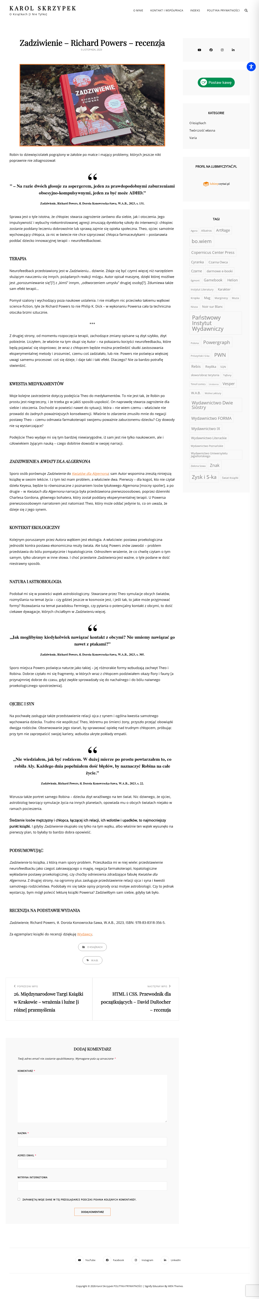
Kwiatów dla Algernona (90, 473)
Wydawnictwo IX (205, 428)
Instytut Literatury (202, 289)
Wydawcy (84, 934)
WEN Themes (175, 1286)
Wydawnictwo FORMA (211, 418)
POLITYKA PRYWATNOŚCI (223, 10)
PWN (220, 354)
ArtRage (223, 230)
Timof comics (198, 384)
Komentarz (26, 1071)
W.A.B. (94, 960)
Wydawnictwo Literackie (209, 438)
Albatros (206, 230)
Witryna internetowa (33, 1177)
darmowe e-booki (220, 271)
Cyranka (197, 262)
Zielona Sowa (198, 466)
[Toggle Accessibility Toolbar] (251, 67)
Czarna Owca (218, 262)
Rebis (196, 366)
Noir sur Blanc (212, 306)
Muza (235, 298)
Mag (207, 297)
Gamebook (213, 280)
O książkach (95, 947)
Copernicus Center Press (213, 252)
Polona (195, 343)
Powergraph (216, 342)
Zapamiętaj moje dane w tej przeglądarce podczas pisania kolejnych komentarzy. (80, 1199)
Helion (232, 280)
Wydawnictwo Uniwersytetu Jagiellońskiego (209, 454)
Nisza (194, 307)
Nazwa (23, 1133)
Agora (194, 230)
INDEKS (195, 10)
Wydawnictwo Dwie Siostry (212, 405)
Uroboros (214, 384)
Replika (210, 366)
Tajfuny (227, 375)
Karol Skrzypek (43, 8)
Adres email (27, 1155)
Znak (215, 465)
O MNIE (138, 10)
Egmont (195, 280)
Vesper (229, 383)
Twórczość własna (202, 130)
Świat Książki (230, 478)
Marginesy (221, 298)
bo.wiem (202, 241)
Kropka (195, 298)
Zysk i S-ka (204, 476)
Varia (193, 138)
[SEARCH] (246, 10)
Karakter (224, 289)
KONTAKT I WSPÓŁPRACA (166, 10)
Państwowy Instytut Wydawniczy (208, 323)
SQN (223, 367)
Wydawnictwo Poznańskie (207, 446)
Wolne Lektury (213, 393)
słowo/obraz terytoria (205, 375)
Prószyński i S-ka (200, 356)
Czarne (196, 271)
